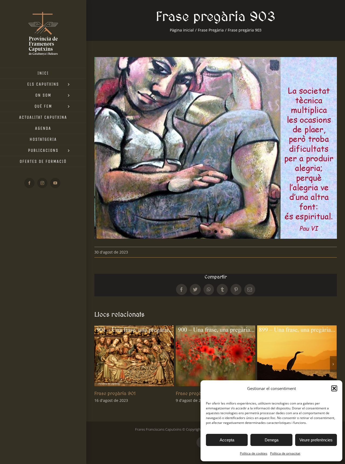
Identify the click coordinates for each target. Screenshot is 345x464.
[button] (334, 388)
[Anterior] (97, 364)
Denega (271, 440)
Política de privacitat (285, 453)
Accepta (227, 440)
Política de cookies (253, 453)
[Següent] (333, 364)
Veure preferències (316, 440)
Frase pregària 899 (197, 393)
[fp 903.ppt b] (215, 148)
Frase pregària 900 (115, 393)
